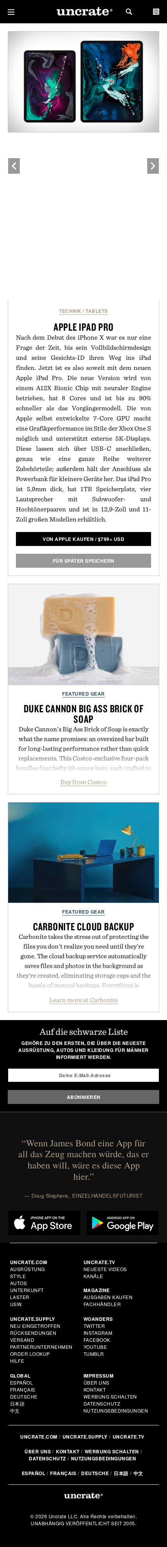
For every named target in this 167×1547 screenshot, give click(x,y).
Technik (70, 310)
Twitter (94, 1325)
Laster (20, 1297)
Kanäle (93, 1276)
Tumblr (94, 1353)
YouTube (95, 1346)
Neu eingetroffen (35, 1325)
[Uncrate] (83, 12)
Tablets (96, 310)
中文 (15, 1410)
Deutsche (24, 1396)
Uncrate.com (38, 1436)
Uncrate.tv (128, 1436)
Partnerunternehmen (41, 1346)
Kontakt (95, 1389)
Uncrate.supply (85, 1436)
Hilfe (17, 1360)
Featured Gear (83, 693)
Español (21, 1382)
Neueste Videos (105, 1269)
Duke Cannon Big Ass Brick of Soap (84, 714)
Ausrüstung (27, 1269)
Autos (18, 1283)
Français (22, 1389)
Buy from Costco (83, 782)
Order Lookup (30, 1353)
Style (18, 1276)
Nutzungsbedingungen (116, 1410)
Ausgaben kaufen (108, 1297)
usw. (16, 1304)
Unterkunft (27, 1290)
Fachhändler (102, 1304)
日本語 (17, 1403)
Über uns (97, 1382)
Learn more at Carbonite (83, 1000)
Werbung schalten (110, 1396)
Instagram (98, 1332)
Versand (22, 1339)
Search (129, 12)
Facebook (97, 1339)
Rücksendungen (33, 1332)
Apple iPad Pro (84, 326)
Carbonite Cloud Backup (83, 926)
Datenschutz (102, 1403)
